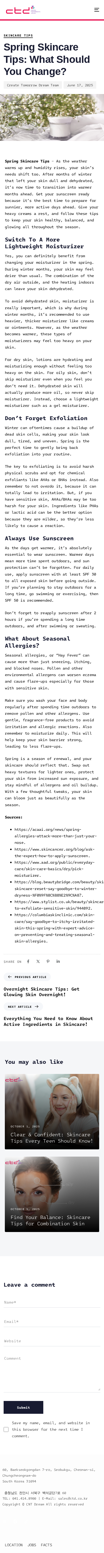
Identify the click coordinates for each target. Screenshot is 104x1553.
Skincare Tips (18, 35)
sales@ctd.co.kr (73, 1498)
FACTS (46, 1544)
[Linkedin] (58, 961)
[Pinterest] (48, 961)
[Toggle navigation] (83, 9)
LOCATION (14, 1544)
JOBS (31, 1544)
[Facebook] (28, 961)
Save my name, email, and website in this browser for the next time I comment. (51, 1429)
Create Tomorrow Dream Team (33, 85)
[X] (38, 961)
